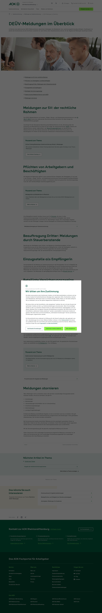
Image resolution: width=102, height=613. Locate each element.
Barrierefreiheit (53, 323)
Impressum (43, 323)
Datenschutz (65, 320)
